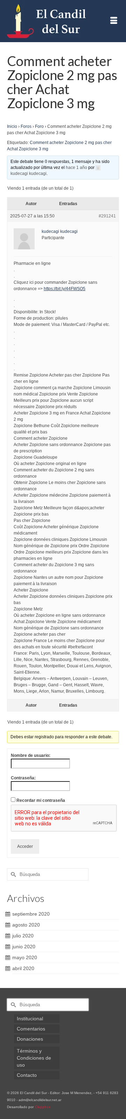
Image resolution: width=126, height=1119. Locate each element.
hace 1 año (76, 167)
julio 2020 (23, 935)
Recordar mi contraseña (40, 800)
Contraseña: (23, 778)
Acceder (25, 846)
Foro (39, 126)
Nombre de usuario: (30, 755)
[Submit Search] (12, 874)
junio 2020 (23, 946)
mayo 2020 (24, 957)
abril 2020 (23, 968)
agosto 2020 (26, 925)
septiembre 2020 (31, 914)
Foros (26, 126)
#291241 (107, 216)
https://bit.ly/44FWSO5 (64, 288)
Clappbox (42, 1107)
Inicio (12, 126)
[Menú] (113, 21)
